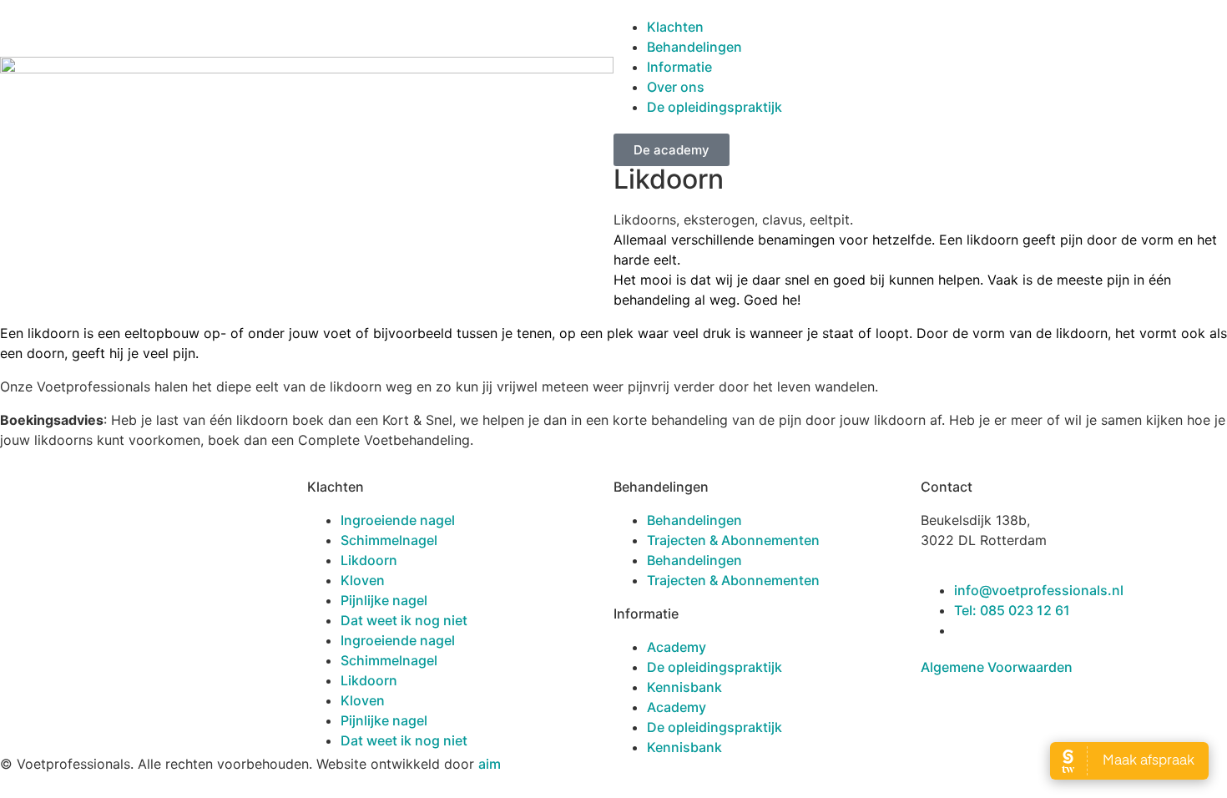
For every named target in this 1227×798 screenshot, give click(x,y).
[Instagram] (67, 566)
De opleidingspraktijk (714, 106)
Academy (676, 647)
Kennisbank (684, 687)
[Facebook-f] (21, 566)
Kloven (363, 580)
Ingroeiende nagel (398, 520)
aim (489, 763)
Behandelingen (694, 46)
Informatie (679, 66)
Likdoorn (369, 560)
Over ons (675, 86)
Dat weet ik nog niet (404, 620)
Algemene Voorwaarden (998, 667)
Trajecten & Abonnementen (733, 540)
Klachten (675, 26)
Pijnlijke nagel (384, 600)
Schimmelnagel (389, 540)
